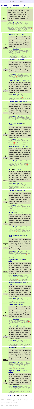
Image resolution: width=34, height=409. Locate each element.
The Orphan (12, 34)
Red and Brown (13, 101)
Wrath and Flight (13, 146)
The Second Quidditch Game (17, 282)
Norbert (10, 304)
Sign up (9, 395)
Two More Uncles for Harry (16, 259)
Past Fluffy (11, 326)
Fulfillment (11, 347)
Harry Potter (20, 5)
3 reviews (25, 102)
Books (12, 5)
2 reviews (21, 60)
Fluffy (10, 169)
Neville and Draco (14, 80)
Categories (4, 5)
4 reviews (26, 146)
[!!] (31, 28)
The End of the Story (14, 370)
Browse (11, 2)
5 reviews (19, 169)
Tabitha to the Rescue (14, 8)
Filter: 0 (21, 2)
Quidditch (11, 190)
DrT (24, 8)
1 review (27, 8)
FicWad (3, 2)
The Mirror (11, 212)
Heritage (11, 59)
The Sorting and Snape (15, 123)
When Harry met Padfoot (16, 235)
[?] (8, 29)
